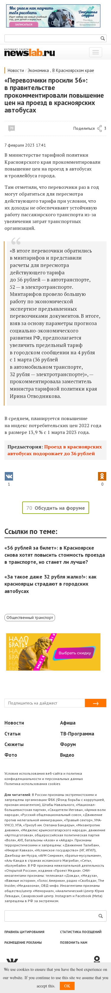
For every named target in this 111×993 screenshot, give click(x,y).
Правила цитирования (24, 932)
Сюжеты (14, 744)
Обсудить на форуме (60, 507)
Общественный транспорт (30, 617)
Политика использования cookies (32, 783)
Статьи (12, 733)
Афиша (67, 723)
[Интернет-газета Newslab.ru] (29, 52)
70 (11, 128)
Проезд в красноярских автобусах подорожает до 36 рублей (54, 450)
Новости (16, 70)
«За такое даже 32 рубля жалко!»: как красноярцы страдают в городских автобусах (50, 583)
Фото (10, 755)
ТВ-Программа (77, 733)
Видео (67, 755)
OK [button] (67, 986)
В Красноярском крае (73, 70)
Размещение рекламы (23, 942)
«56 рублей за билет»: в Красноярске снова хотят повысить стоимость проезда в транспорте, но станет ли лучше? (54, 554)
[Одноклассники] (99, 961)
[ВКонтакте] (48, 961)
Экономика (38, 70)
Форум (68, 744)
